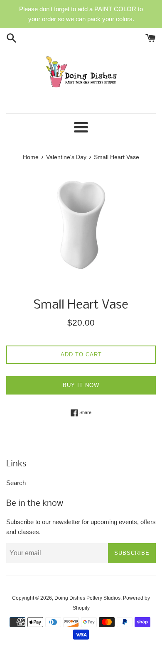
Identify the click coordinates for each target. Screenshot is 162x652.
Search (16, 482)
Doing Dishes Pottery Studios (87, 598)
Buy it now (81, 385)
